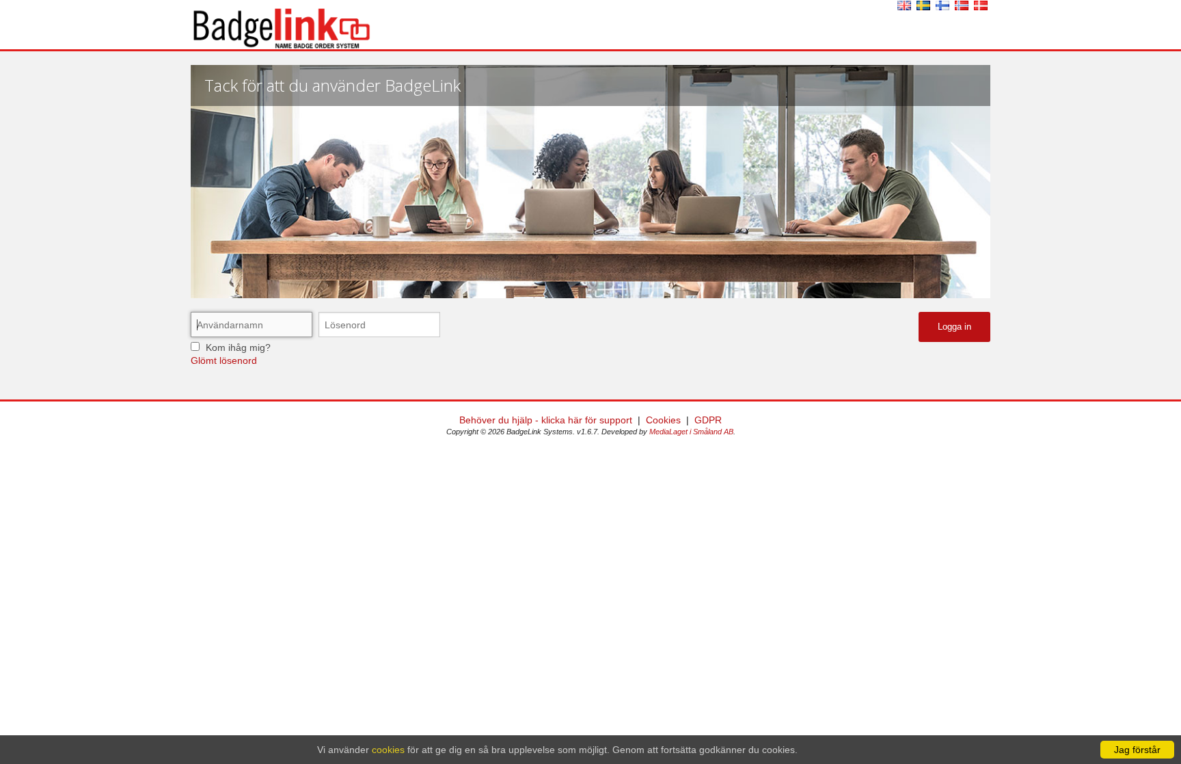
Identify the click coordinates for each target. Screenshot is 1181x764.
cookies (388, 749)
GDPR (708, 419)
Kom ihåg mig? (238, 347)
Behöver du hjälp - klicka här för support (545, 419)
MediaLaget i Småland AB (691, 431)
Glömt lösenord (224, 360)
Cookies (663, 419)
